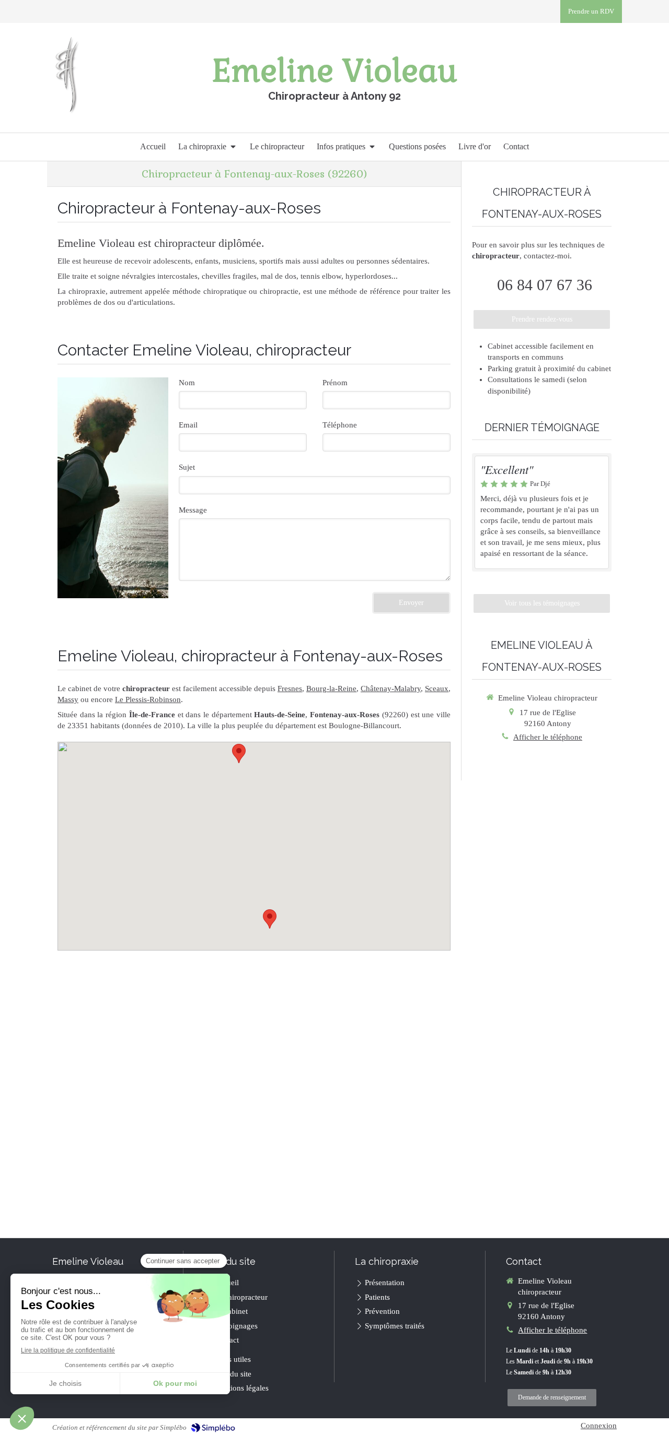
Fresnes (290, 688)
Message (193, 510)
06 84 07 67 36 (544, 284)
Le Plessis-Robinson (148, 699)
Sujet (187, 467)
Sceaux (436, 688)
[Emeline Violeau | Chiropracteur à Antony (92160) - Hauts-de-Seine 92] (67, 75)
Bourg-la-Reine (331, 688)
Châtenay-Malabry (391, 688)
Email (188, 425)
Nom (187, 382)
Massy (67, 699)
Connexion (599, 1425)
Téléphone (339, 425)
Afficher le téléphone (547, 737)
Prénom (335, 382)
